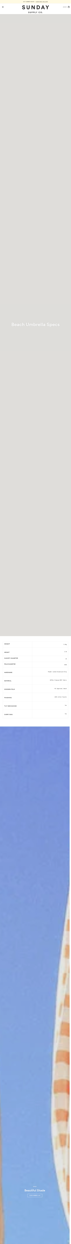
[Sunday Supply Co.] (35, 9)
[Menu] (3, 6)
